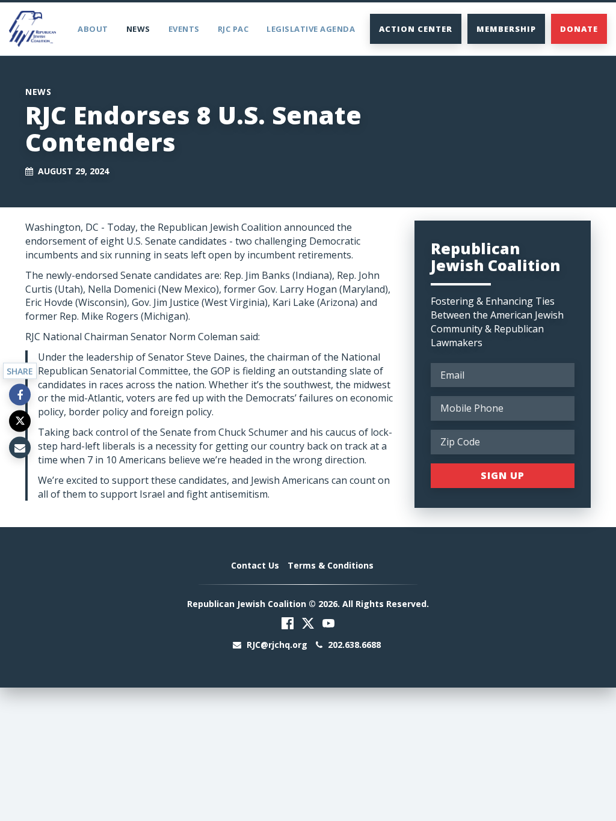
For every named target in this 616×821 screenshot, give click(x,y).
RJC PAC (233, 28)
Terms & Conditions (331, 565)
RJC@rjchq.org (277, 644)
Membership (506, 28)
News (138, 28)
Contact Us (255, 565)
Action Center (415, 28)
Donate (579, 28)
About (93, 28)
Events (184, 28)
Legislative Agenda (310, 28)
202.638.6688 (353, 644)
